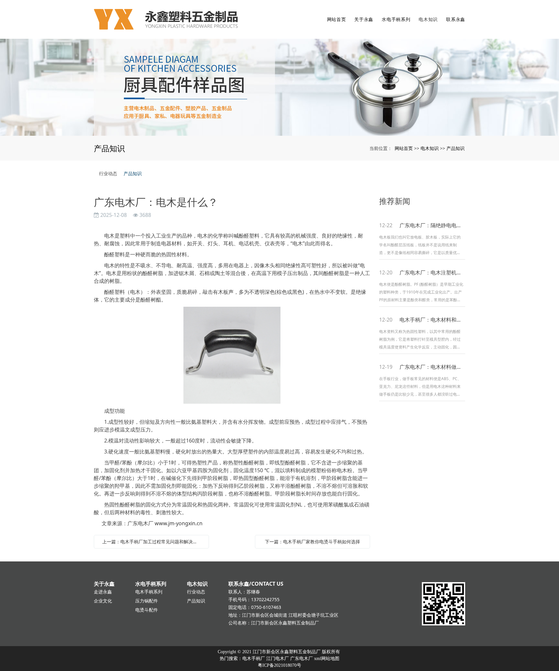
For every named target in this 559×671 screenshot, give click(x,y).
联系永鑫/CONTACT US (255, 584)
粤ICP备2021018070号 (279, 665)
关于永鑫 (363, 19)
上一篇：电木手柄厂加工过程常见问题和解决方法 (152, 541)
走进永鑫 (103, 592)
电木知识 (428, 19)
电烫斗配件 (146, 610)
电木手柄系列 (148, 592)
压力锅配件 (146, 601)
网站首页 (336, 19)
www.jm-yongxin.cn (179, 523)
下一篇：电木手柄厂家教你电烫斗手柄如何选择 (312, 541)
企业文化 (103, 601)
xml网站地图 (326, 658)
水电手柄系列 (396, 19)
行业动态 (108, 173)
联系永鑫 (455, 19)
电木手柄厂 (253, 658)
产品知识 (455, 148)
